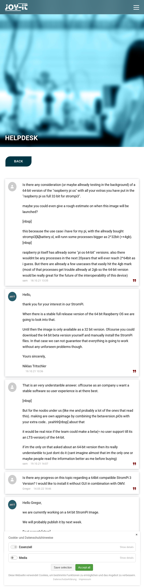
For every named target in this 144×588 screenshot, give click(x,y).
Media (23, 558)
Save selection (63, 567)
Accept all (84, 567)
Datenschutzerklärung (64, 579)
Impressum (85, 579)
